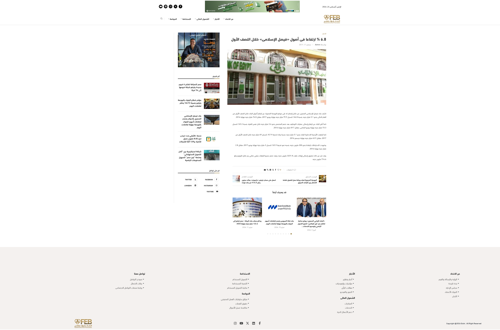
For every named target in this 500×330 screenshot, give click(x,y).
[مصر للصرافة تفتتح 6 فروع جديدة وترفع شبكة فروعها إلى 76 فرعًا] (212, 80)
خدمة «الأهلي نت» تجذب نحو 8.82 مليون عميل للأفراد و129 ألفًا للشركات (190, 130)
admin (317, 36)
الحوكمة (173, 10)
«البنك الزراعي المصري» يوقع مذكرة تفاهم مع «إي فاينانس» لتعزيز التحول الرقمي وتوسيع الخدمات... (311, 215)
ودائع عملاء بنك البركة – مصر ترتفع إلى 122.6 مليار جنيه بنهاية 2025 (247, 214)
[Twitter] (175, 2)
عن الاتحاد (229, 10)
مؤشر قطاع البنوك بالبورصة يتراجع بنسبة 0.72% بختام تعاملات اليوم (189, 94)
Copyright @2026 (453, 315)
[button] (236, 208)
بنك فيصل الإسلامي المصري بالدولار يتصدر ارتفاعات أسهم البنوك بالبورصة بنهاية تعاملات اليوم (191, 113)
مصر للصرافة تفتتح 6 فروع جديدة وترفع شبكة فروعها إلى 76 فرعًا (190, 79)
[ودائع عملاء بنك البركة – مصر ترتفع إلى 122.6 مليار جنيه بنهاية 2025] (247, 199)
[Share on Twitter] (273, 161)
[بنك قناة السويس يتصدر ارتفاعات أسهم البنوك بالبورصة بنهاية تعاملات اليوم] (279, 199)
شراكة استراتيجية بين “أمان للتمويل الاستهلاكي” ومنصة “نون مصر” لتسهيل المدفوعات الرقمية (190, 147)
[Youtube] (160, 2)
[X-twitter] (247, 315)
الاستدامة (186, 10)
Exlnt (463, 315)
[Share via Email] (265, 161)
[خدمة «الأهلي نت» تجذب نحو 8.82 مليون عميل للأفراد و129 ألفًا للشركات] (212, 131)
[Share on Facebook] (275, 161)
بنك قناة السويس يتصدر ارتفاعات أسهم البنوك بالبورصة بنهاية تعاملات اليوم (279, 214)
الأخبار (217, 10)
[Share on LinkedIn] (270, 161)
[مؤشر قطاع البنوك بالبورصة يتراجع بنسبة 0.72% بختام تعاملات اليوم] (212, 95)
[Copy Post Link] (267, 161)
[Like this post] (278, 161)
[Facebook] (180, 2)
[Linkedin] (165, 2)
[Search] (161, 10)
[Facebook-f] (260, 315)
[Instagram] (170, 2)
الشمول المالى (202, 10)
